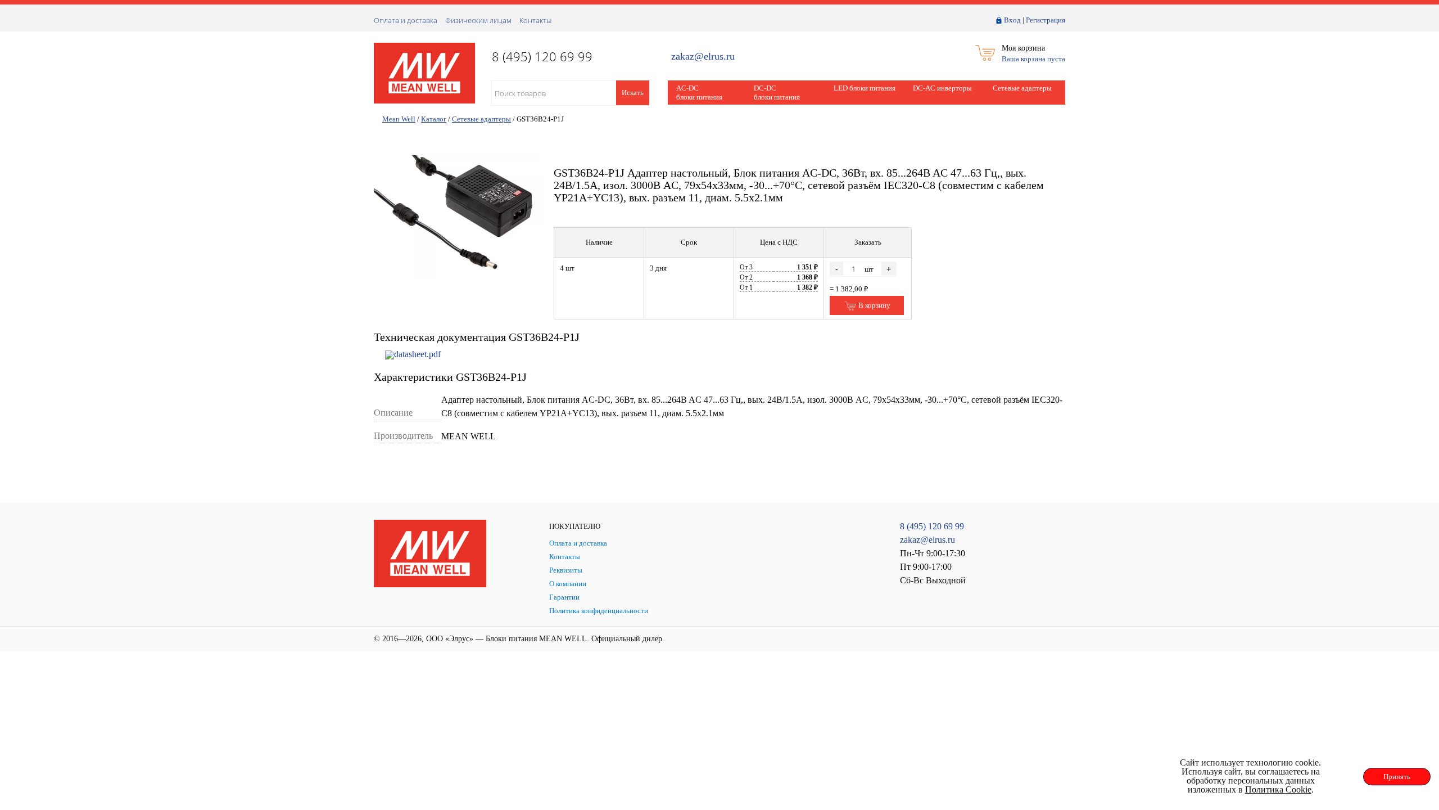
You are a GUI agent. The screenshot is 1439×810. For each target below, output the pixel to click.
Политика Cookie (1278, 789)
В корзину (873, 305)
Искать (633, 92)
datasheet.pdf (417, 354)
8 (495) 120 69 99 (932, 526)
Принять (1396, 776)
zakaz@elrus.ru (703, 56)
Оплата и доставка (405, 20)
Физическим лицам (478, 20)
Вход (1012, 20)
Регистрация (1045, 20)
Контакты (535, 20)
